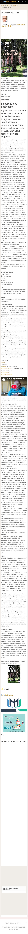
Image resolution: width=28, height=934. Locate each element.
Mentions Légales (18, 927)
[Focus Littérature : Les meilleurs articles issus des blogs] (7, 696)
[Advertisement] (14, 805)
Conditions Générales (14, 929)
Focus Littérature (10, 923)
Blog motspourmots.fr (7, 368)
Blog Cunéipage (5, 372)
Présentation (10, 927)
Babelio (3, 362)
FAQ (24, 927)
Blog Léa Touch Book (6, 374)
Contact (4, 927)
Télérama (3, 366)
